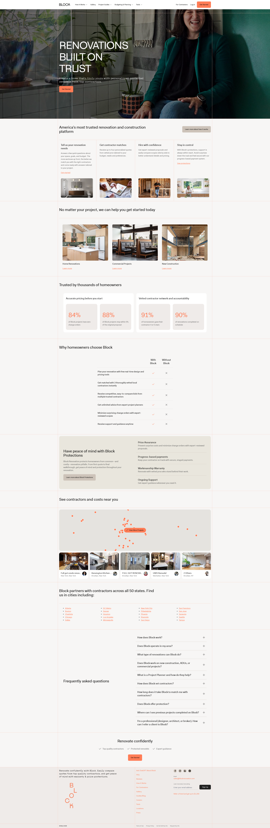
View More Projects (136, 530)
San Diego (145, 620)
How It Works (141, 783)
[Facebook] (175, 770)
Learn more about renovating (182, 784)
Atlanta (68, 608)
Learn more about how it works (196, 129)
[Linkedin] (184, 770)
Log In (192, 4)
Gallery (93, 4)
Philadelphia (146, 611)
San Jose (182, 611)
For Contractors (182, 4)
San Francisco (184, 608)
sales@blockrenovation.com (184, 778)
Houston (106, 614)
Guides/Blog (141, 796)
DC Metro (107, 608)
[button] (72, 795)
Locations (140, 808)
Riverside (144, 617)
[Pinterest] (189, 770)
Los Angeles (108, 617)
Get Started (204, 4)
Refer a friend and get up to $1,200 (186, 794)
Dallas (67, 620)
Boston (68, 611)
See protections (183, 163)
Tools (138, 804)
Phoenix (144, 614)
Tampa (182, 620)
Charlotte (69, 614)
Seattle (182, 617)
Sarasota (182, 614)
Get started (65, 172)
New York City (146, 608)
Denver (106, 611)
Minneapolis (108, 620)
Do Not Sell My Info (162, 826)
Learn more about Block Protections (79, 477)
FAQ (137, 775)
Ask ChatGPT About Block (146, 770)
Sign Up (205, 787)
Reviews (139, 779)
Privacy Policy (150, 826)
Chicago (68, 617)
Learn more (67, 268)
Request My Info (174, 826)
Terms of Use (140, 826)
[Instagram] (180, 770)
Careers (139, 800)
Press (138, 813)
